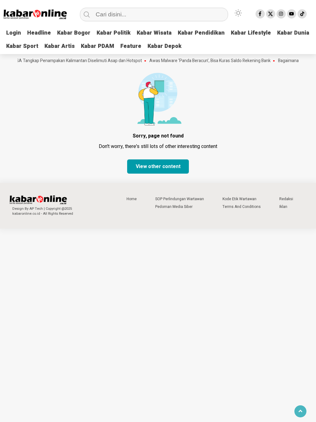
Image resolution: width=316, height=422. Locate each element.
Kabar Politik (114, 33)
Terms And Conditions (241, 206)
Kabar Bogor (73, 33)
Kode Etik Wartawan (239, 199)
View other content (158, 166)
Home (132, 199)
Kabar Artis (59, 46)
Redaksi (286, 199)
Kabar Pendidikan (201, 33)
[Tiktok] (302, 14)
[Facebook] (260, 14)
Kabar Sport (22, 46)
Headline (39, 33)
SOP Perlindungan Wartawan (179, 199)
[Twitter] (270, 14)
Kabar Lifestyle (251, 33)
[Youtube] (291, 14)
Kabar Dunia (293, 33)
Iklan (283, 206)
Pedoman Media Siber (174, 206)
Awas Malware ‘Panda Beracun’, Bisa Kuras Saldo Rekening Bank (206, 61)
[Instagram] (281, 14)
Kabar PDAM (97, 46)
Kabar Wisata (154, 33)
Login (13, 33)
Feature (130, 46)
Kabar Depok (164, 46)
